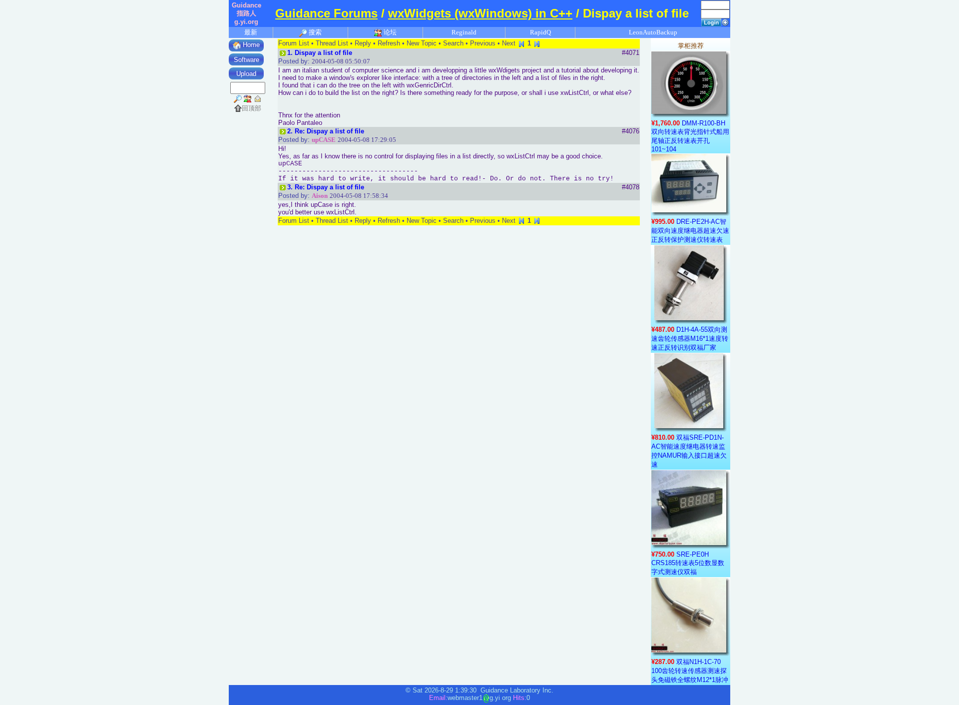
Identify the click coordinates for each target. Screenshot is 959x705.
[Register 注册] (725, 21)
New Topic (422, 43)
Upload (246, 73)
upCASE (324, 139)
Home (250, 44)
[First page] (521, 43)
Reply (363, 43)
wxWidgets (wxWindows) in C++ (480, 13)
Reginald (464, 32)
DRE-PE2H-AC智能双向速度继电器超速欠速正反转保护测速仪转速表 (690, 230)
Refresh (389, 43)
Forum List (293, 43)
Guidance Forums (326, 13)
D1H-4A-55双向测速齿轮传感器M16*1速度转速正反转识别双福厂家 (689, 338)
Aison (320, 195)
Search (453, 43)
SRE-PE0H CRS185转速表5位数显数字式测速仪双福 (687, 563)
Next (508, 43)
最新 (250, 32)
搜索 (314, 32)
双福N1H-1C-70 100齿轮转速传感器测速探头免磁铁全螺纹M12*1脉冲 (689, 671)
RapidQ (540, 32)
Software (246, 59)
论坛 (389, 32)
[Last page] (537, 43)
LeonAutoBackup (653, 32)
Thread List (332, 43)
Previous (482, 43)
